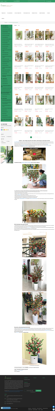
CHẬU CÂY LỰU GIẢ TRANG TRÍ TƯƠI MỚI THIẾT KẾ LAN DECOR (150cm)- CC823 (29, 45)
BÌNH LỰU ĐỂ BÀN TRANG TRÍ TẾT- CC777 (29, 66)
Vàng (7, 130)
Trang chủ (6, 22)
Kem (9, 130)
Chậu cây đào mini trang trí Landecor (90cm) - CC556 (28, 131)
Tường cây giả (10, 391)
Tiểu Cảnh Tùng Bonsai (5, 65)
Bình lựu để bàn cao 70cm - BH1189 (18, 131)
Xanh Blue (1, 130)
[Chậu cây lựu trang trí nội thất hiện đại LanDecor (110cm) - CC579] (29, 78)
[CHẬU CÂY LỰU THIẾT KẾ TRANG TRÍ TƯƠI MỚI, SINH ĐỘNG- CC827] (18, 35)
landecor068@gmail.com (10, 403)
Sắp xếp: (15, 25)
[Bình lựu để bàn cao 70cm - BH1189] (18, 121)
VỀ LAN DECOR (34, 408)
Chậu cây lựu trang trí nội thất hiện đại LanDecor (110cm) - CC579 (29, 88)
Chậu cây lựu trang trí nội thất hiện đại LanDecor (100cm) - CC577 (39, 88)
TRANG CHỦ (29, 408)
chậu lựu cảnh (29, 227)
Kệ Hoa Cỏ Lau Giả (4, 96)
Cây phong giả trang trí (5, 52)
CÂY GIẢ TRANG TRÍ (39, 408)
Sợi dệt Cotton (4, 142)
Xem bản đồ (38, 390)
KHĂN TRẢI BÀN (4, 98)
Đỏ (5, 130)
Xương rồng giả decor (5, 37)
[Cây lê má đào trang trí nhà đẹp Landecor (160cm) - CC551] (39, 121)
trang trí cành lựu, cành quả (26, 162)
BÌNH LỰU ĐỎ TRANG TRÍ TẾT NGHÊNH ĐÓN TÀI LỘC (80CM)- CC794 (49, 45)
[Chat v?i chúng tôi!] (54, 407)
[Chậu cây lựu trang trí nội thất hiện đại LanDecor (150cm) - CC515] (49, 121)
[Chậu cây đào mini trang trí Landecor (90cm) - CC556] (29, 121)
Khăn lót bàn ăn (4, 113)
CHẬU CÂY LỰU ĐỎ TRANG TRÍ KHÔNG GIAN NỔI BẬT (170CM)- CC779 (18, 66)
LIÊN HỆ (3, 18)
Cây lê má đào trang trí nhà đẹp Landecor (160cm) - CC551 (39, 131)
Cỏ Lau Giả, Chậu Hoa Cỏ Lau (6, 94)
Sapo (17, 408)
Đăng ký (5, 1)
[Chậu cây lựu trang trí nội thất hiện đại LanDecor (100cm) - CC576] (49, 78)
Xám (8, 130)
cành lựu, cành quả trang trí (33, 198)
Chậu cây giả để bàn (5, 42)
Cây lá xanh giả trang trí (5, 27)
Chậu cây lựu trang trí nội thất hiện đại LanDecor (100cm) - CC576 (49, 88)
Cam (4, 130)
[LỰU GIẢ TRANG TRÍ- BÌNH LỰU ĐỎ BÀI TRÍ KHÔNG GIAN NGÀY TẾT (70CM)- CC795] (39, 35)
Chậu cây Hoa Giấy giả (5, 46)
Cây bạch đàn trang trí (5, 54)
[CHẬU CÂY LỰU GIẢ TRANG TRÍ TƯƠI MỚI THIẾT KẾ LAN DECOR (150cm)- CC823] (29, 35)
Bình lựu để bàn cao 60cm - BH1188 (49, 109)
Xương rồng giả (14, 391)
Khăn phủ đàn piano (5, 115)
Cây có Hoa (3, 136)
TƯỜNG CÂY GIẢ (4, 78)
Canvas (8, 141)
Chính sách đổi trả (26, 386)
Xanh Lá (3, 130)
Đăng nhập (2, 1)
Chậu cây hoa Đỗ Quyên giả (6, 44)
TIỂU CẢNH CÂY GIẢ (45, 408)
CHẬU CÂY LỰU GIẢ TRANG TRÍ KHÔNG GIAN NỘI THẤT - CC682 (49, 66)
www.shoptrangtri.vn (20, 370)
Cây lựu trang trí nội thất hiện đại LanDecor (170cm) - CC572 (18, 109)
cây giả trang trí (47, 330)
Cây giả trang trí (11, 390)
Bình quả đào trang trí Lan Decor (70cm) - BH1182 (28, 109)
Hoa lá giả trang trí (4, 63)
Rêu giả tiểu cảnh (4, 73)
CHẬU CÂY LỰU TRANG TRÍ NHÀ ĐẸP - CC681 (18, 88)
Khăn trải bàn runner (5, 111)
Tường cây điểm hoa (5, 83)
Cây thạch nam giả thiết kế (5, 35)
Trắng (1, 132)
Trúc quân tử (6, 391)
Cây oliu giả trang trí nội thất (6, 33)
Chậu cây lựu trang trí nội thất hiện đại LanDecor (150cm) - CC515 (49, 131)
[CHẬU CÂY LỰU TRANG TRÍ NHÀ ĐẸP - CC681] (18, 78)
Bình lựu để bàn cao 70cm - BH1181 (39, 109)
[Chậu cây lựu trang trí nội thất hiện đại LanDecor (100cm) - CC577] (39, 78)
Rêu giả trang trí (21, 390)
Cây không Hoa (9, 136)
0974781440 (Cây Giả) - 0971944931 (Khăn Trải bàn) (13, 401)
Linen (2, 141)
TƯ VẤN (39, 409)
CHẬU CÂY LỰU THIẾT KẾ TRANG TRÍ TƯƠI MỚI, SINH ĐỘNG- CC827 (18, 45)
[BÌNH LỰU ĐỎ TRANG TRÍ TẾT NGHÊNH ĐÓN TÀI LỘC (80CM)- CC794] (49, 35)
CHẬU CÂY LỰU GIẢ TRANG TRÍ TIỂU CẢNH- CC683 (39, 66)
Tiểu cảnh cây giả (16, 390)
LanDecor (17, 332)
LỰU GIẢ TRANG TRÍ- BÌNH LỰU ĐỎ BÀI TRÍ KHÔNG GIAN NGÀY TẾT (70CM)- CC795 (39, 45)
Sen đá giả (18, 391)
